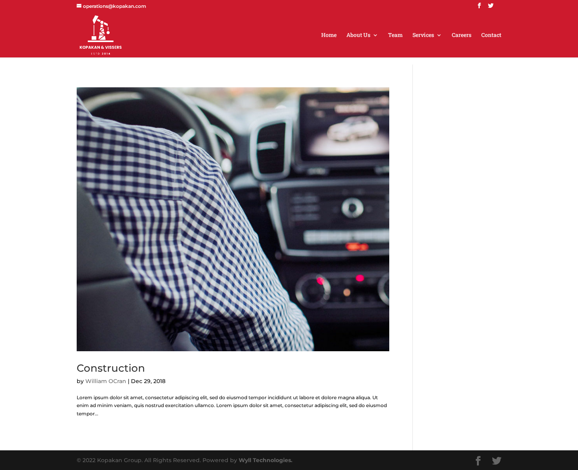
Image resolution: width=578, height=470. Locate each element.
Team (395, 35)
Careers (461, 35)
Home (329, 35)
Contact (491, 35)
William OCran (105, 381)
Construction (111, 368)
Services (423, 35)
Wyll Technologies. (266, 460)
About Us (358, 35)
